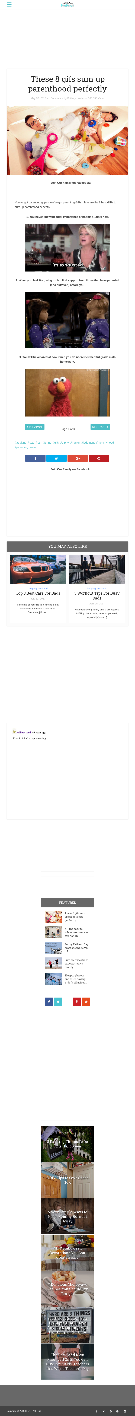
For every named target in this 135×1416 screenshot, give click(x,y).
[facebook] (49, 1002)
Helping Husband (38, 588)
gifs (56, 442)
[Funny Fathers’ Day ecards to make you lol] (55, 948)
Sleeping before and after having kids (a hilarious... (76, 979)
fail (39, 442)
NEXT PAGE (99, 427)
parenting (22, 447)
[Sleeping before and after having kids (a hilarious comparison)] (55, 979)
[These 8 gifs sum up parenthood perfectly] (55, 917)
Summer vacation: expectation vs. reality (76, 963)
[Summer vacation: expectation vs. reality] (55, 963)
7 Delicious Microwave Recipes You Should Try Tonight (67, 1289)
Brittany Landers (76, 98)
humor (76, 442)
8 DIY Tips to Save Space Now (67, 1180)
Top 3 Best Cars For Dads (38, 593)
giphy (65, 442)
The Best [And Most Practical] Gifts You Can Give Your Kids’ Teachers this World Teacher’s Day (67, 1361)
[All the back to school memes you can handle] (55, 932)
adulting (21, 442)
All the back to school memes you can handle (76, 932)
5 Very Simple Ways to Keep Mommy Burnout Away (67, 1216)
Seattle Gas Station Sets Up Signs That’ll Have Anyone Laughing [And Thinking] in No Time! (67, 1325)
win (33, 447)
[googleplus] (67, 1002)
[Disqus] (67, 675)
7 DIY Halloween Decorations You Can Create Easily (67, 1253)
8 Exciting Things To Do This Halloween (67, 1143)
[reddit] (86, 1002)
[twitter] (58, 1002)
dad (32, 442)
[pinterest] (77, 1002)
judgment (89, 442)
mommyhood (106, 442)
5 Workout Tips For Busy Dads (97, 596)
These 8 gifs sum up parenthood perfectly (75, 917)
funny (47, 442)
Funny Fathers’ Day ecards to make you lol (76, 948)
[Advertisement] (67, 38)
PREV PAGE (36, 427)
